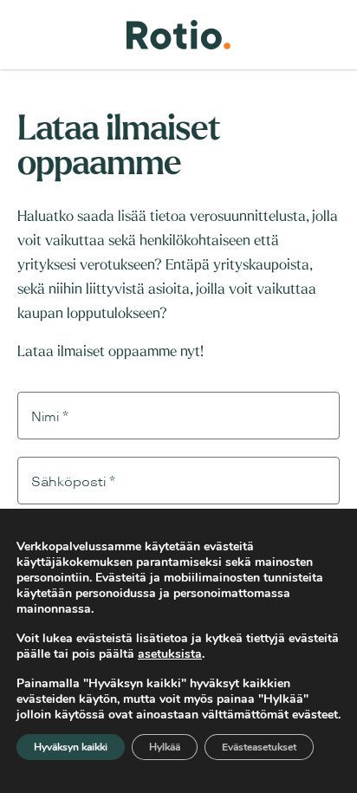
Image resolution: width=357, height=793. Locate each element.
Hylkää (164, 747)
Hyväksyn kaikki (70, 747)
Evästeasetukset (259, 747)
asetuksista (170, 654)
